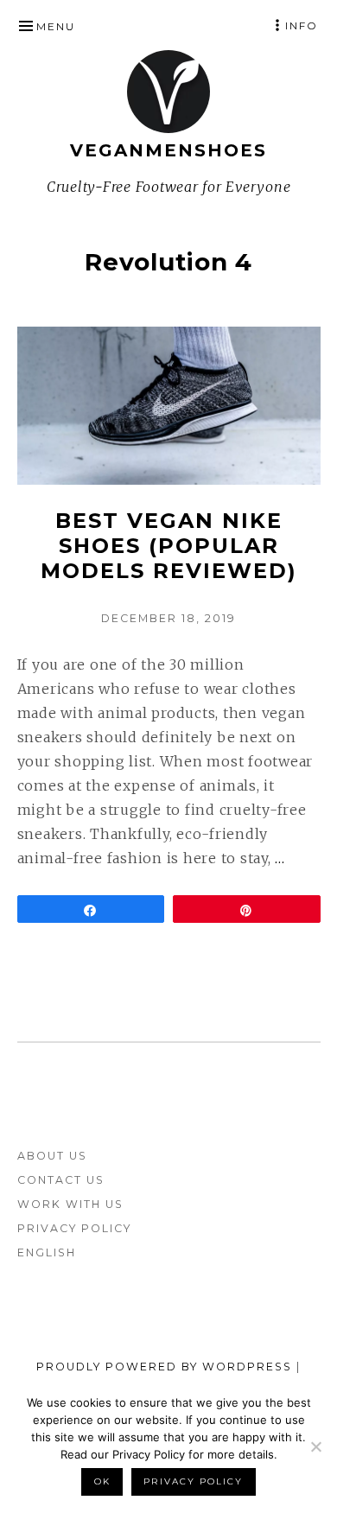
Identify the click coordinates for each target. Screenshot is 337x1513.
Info (301, 25)
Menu (55, 26)
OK (102, 1481)
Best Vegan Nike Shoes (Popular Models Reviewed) (169, 545)
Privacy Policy (74, 1228)
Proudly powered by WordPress (164, 1366)
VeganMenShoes (168, 150)
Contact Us (61, 1179)
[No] (315, 1446)
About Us (52, 1155)
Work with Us (70, 1204)
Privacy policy (193, 1481)
